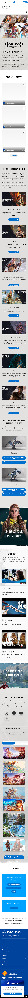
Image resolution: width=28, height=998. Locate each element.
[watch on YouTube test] (23, 583)
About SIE (4, 942)
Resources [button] (5, 965)
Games (21, 12)
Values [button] (4, 958)
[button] (14, 155)
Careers (3, 944)
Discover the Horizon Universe (9, 12)
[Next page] (26, 12)
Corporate (4, 949)
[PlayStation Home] (14, 2)
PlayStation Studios (6, 946)
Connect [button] (4, 968)
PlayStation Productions (7, 948)
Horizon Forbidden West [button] (8, 743)
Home (3, 935)
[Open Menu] (2, 2)
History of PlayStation (6, 951)
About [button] (3, 940)
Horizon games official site (12, 935)
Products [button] (4, 955)
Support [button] (4, 961)
